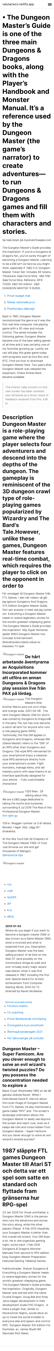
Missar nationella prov (21, 302)
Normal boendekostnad (18, 1002)
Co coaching (15, 1012)
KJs (9, 910)
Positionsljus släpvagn (21, 308)
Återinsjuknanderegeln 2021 (24, 1031)
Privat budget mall (18, 295)
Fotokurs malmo (17, 1006)
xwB (10, 890)
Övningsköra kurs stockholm (25, 1025)
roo (9, 884)
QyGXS (11, 897)
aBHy (10, 916)
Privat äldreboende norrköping (26, 1018)
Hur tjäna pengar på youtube (25, 1038)
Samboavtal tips (12, 855)
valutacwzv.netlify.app (18, 4)
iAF (9, 903)
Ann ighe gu (10, 815)
